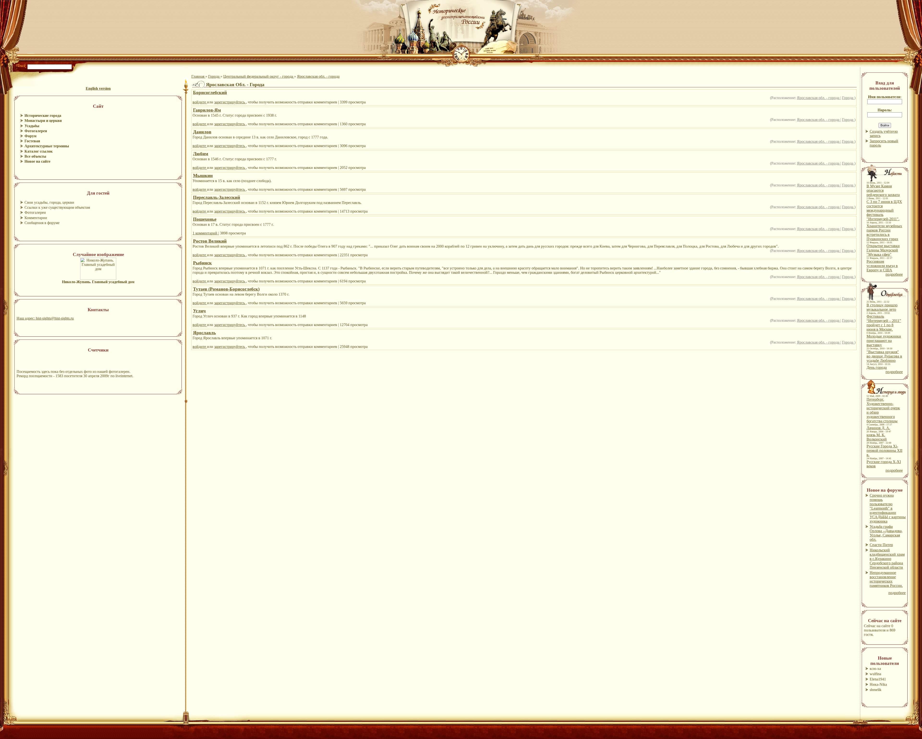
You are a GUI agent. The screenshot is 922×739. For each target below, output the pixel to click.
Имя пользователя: (884, 97)
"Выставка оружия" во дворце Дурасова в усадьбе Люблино (884, 356)
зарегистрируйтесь (230, 102)
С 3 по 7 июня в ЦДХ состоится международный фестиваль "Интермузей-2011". (884, 210)
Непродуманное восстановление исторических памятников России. (886, 579)
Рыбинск (202, 262)
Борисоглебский (210, 92)
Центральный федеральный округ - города (258, 76)
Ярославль (204, 332)
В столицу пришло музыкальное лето (882, 307)
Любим (200, 153)
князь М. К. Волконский (877, 437)
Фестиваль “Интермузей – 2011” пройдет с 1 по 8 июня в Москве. (884, 322)
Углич (199, 310)
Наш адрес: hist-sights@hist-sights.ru (45, 318)
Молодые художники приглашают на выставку (884, 340)
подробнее (894, 274)
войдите (200, 102)
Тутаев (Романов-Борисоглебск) (226, 289)
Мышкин (203, 175)
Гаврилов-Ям (207, 110)
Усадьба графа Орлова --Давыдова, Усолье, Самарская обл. (886, 533)
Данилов (202, 131)
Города (214, 76)
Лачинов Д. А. (878, 428)
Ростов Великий (210, 241)
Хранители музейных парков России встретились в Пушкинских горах (884, 232)
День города (877, 367)
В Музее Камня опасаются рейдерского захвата (883, 190)
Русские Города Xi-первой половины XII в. (884, 450)
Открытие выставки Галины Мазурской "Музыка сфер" (883, 250)
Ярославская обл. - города (318, 76)
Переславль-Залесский (216, 197)
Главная (198, 76)
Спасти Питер (881, 545)
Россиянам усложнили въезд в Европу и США (882, 265)
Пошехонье (204, 219)
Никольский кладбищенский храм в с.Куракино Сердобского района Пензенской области (887, 558)
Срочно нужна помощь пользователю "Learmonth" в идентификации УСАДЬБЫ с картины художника (888, 508)
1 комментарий (205, 233)
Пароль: (885, 110)
